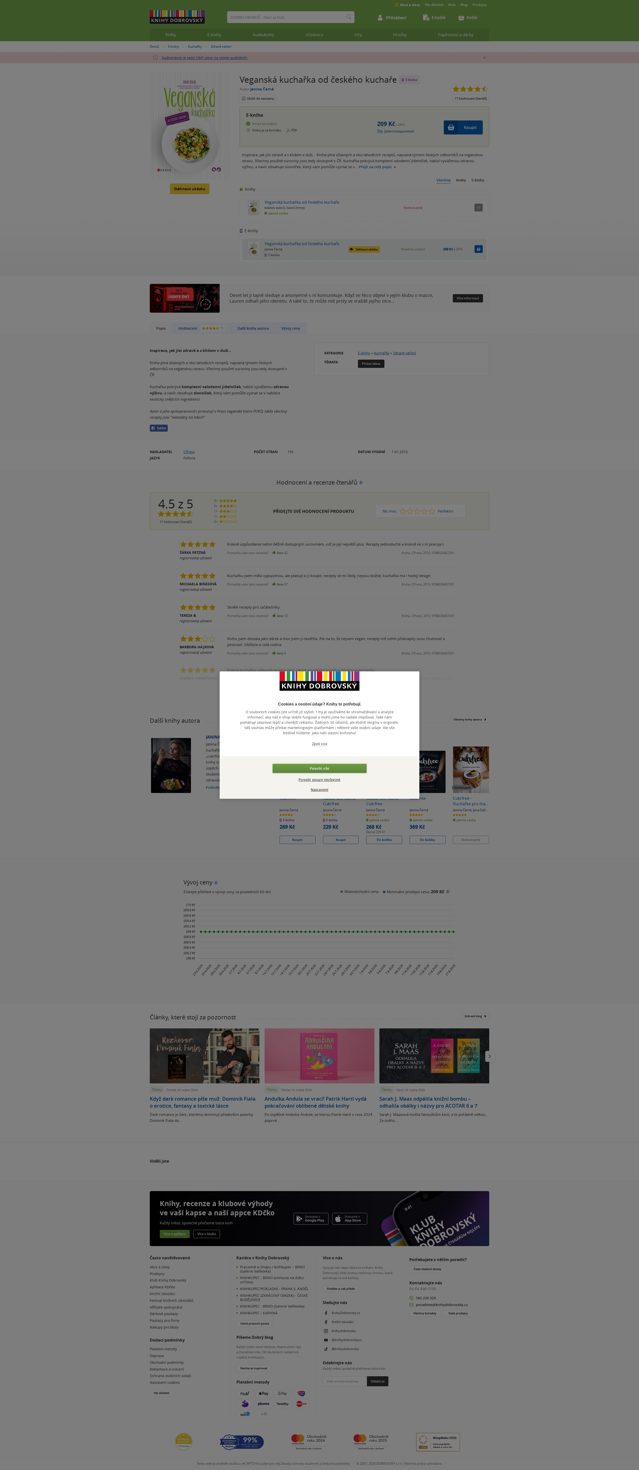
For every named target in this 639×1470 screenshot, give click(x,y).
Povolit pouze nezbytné (319, 779)
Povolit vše (319, 768)
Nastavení (319, 789)
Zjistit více (319, 744)
